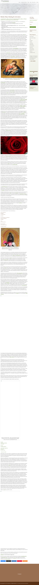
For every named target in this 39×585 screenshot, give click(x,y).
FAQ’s (24, 25)
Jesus (24, 34)
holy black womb (14, 164)
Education (31, 40)
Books (28, 2)
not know (16, 192)
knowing (3, 190)
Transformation (32, 49)
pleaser (24, 105)
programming (18, 255)
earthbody (20, 202)
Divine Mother (13, 56)
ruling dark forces (4, 186)
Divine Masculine (24, 285)
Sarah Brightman (7, 559)
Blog (30, 2)
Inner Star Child (12, 91)
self (5, 283)
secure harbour (12, 89)
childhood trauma (8, 130)
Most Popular (32, 36)
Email (31, 24)
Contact (37, 2)
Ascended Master (3, 82)
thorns (5, 267)
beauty (8, 163)
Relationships (31, 44)
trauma (14, 255)
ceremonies (13, 22)
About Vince (33, 2)
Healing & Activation (24, 2)
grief (7, 92)
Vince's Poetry (32, 48)
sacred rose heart (8, 156)
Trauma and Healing (32, 37)
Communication (32, 45)
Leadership (31, 43)
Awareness (31, 47)
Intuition (31, 41)
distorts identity (23, 106)
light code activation (20, 273)
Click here (2, 554)
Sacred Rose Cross (4, 557)
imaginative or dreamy (23, 193)
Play (30, 39)
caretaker (21, 105)
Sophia (17, 56)
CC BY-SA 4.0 (11, 79)
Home (19, 2)
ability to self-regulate (24, 99)
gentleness (7, 282)
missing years (8, 52)
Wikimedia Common (17, 79)
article (9, 465)
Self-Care (31, 51)
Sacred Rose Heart (24, 556)
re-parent (17, 293)
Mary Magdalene (15, 48)
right (10, 192)
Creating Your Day (32, 52)
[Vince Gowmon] (5, 1)
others (8, 283)
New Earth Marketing (25, 583)
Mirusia (15, 558)
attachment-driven (22, 100)
